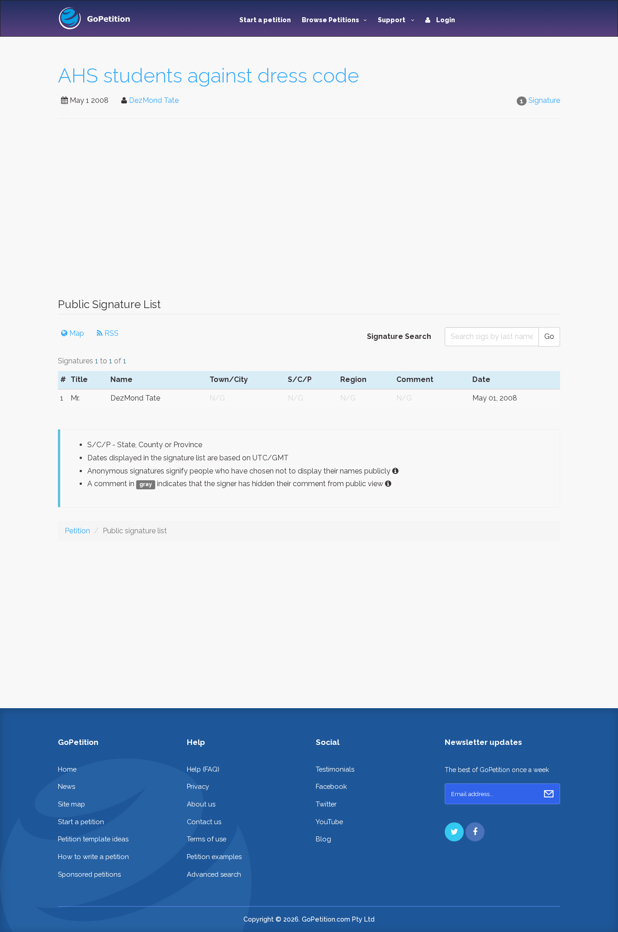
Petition (77, 530)
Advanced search (214, 874)
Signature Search (399, 336)
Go (549, 336)
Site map (71, 804)
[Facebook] (475, 831)
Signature (544, 100)
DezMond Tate (154, 100)
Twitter (326, 804)
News (66, 786)
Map (75, 333)
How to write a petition (93, 856)
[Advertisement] (309, 213)
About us (201, 804)
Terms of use (206, 839)
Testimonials (335, 769)
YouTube (329, 822)
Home (67, 769)
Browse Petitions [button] (330, 20)
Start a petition (265, 20)
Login (445, 20)
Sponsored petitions (89, 874)
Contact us (204, 822)
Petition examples (214, 856)
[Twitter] (454, 831)
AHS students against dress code (208, 75)
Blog (323, 839)
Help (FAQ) (203, 769)
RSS (111, 333)
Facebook (331, 786)
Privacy (198, 786)
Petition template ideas (93, 839)
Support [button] (392, 20)
